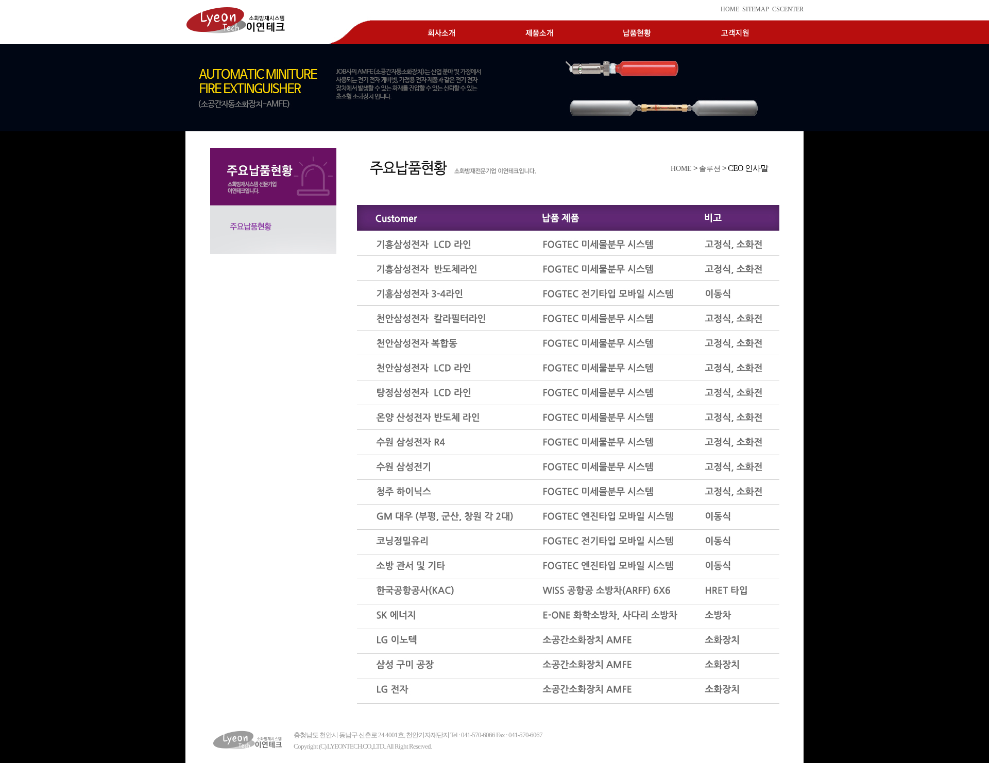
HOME (730, 9)
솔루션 (710, 168)
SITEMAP (755, 9)
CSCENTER (788, 9)
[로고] (249, 740)
